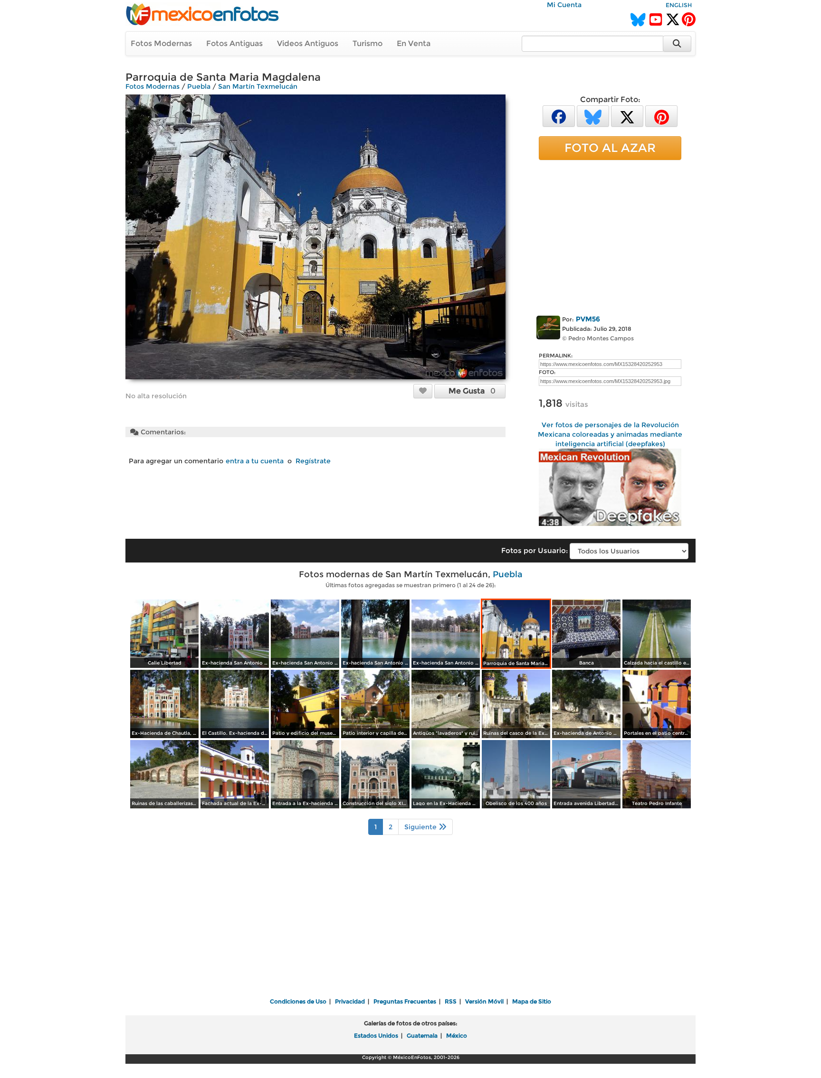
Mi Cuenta (564, 4)
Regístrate (313, 461)
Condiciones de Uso (298, 1001)
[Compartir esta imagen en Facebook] (559, 115)
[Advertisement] (610, 235)
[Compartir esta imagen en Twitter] (627, 115)
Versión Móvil (484, 1001)
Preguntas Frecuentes (404, 1001)
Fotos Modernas (161, 43)
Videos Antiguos (307, 43)
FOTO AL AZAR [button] (610, 148)
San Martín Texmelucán (257, 86)
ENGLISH (679, 5)
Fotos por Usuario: (534, 550)
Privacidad (350, 1001)
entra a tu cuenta (255, 461)
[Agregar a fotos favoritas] (422, 390)
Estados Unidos (376, 1035)
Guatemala (422, 1035)
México (456, 1035)
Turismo (367, 43)
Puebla (198, 86)
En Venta (413, 43)
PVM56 (588, 319)
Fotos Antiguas (234, 43)
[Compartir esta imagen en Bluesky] (593, 115)
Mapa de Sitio (531, 1001)
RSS (451, 1001)
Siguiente (421, 827)
